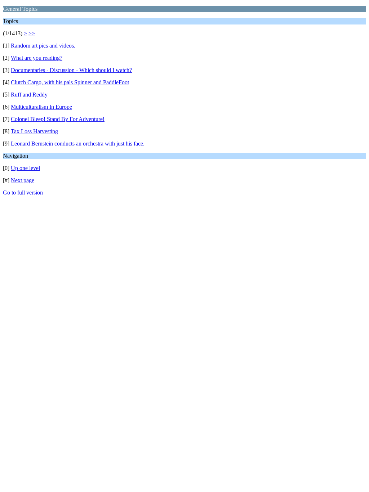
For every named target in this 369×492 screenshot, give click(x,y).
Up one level (25, 168)
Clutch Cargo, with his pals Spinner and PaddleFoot (70, 82)
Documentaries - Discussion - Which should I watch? (71, 70)
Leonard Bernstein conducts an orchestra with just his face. (78, 143)
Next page (22, 180)
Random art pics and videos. (43, 46)
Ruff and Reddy (29, 94)
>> (31, 33)
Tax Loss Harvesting (34, 131)
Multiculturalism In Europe (41, 107)
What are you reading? (36, 58)
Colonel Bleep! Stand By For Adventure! (58, 119)
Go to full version (23, 192)
